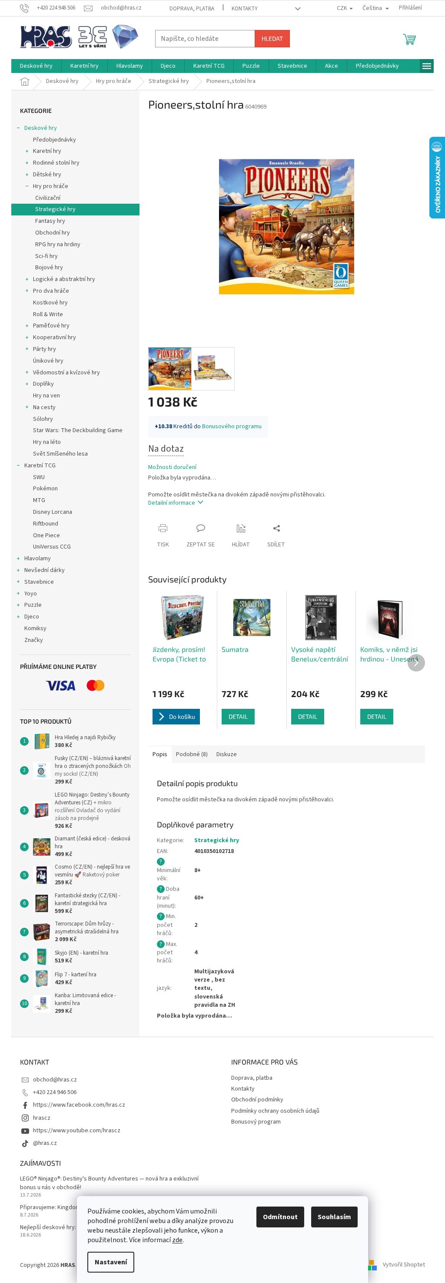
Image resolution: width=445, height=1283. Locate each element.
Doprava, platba (191, 9)
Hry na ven (46, 395)
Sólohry (43, 419)
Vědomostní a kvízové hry (66, 372)
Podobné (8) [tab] (192, 754)
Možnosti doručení (172, 467)
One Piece (46, 535)
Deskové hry (40, 128)
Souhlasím (334, 1217)
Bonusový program (256, 1122)
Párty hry (44, 349)
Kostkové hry (50, 302)
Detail (238, 716)
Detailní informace (171, 503)
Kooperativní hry (54, 337)
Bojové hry (49, 267)
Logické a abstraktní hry (64, 279)
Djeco (31, 616)
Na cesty (44, 407)
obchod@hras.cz (55, 1079)
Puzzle (33, 605)
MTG (39, 500)
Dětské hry (47, 174)
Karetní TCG (40, 465)
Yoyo (30, 593)
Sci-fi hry (46, 256)
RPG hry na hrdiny (57, 244)
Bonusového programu (232, 426)
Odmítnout (280, 1217)
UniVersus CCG (52, 546)
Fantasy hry (50, 221)
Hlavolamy (37, 558)
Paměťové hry (51, 325)
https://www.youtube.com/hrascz (76, 1130)
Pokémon (45, 488)
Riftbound (45, 523)
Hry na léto (47, 442)
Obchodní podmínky (257, 1099)
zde (177, 1240)
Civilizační (47, 198)
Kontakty (245, 9)
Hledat (272, 38)
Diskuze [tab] (226, 754)
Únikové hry (48, 361)
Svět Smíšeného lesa (60, 454)
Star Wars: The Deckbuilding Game (78, 430)
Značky (33, 640)
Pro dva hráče (51, 291)
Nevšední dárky (44, 570)
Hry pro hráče (50, 186)
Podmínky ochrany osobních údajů (275, 1111)
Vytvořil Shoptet (404, 1265)
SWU (39, 477)
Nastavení (111, 1262)
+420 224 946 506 (54, 1092)
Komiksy (35, 628)
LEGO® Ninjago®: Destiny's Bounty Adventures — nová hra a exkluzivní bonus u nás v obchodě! (109, 1183)
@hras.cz (45, 1143)
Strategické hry (55, 209)
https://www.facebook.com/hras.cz (79, 1105)
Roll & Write (48, 314)
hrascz (41, 1118)
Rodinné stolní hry (56, 163)
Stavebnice (39, 582)
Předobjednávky (54, 140)
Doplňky (43, 384)
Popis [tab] (160, 754)
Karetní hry (47, 151)
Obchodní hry (52, 232)
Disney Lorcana (52, 512)
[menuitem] (36, 66)
